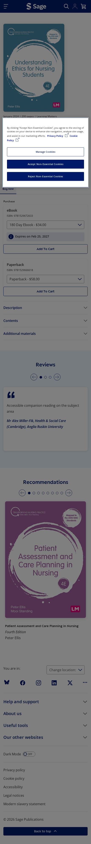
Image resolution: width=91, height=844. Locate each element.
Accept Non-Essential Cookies (45, 164)
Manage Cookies (45, 151)
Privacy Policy (55, 135)
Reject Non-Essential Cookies (45, 176)
